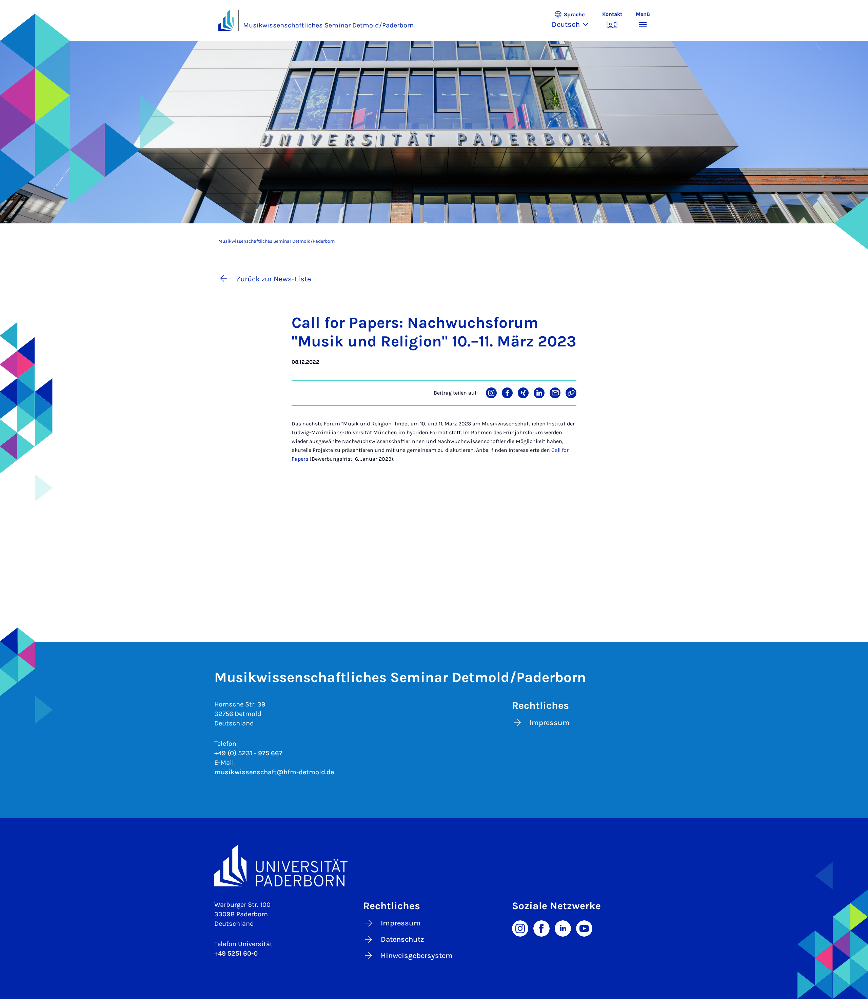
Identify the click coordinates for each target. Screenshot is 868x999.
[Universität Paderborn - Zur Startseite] (226, 20)
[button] (573, 20)
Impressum (550, 722)
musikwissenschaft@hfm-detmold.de (274, 772)
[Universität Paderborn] (434, 865)
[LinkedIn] (563, 927)
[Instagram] (520, 927)
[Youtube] (584, 927)
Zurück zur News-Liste (273, 279)
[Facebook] (541, 927)
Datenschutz (402, 939)
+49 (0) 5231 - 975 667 (248, 753)
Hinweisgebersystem (417, 955)
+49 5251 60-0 (236, 953)
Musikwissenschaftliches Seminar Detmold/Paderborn (328, 25)
